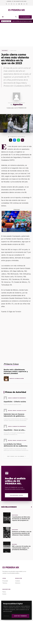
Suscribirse (25, 17)
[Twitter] (6, 4)
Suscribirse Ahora (16, 495)
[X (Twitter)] (10, 140)
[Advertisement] (16, 35)
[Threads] (14, 4)
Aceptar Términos (20, 615)
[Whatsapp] (24, 4)
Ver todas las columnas (16, 456)
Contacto (17, 581)
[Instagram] (11, 4)
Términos (4, 583)
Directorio (17, 583)
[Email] (26, 4)
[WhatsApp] (18, 140)
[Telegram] (21, 4)
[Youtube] (19, 4)
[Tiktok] (16, 4)
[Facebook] (9, 4)
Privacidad (5, 581)
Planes (4, 591)
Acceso (4, 594)
